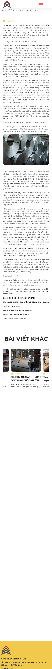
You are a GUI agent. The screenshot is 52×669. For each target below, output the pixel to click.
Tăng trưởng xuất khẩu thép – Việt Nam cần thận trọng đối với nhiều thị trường (31, 379)
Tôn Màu (15, 291)
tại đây (38, 285)
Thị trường (16, 10)
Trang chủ (5, 10)
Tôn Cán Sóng (34, 291)
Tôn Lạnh (23, 291)
